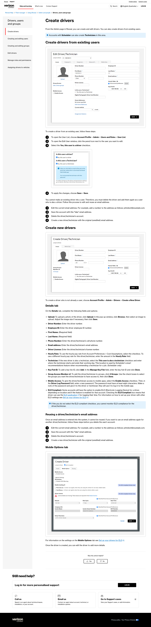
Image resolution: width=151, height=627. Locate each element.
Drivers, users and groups (62, 12)
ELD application (70, 395)
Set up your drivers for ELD (74, 397)
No (104, 561)
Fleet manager (20, 12)
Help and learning (26, 6)
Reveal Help (9, 12)
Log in (143, 6)
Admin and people (44, 12)
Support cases (143, 1)
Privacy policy (115, 620)
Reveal (6, 1)
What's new (39, 6)
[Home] (9, 6)
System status (133, 1)
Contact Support (51, 6)
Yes (90, 561)
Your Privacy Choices (128, 620)
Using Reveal (32, 12)
